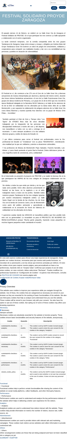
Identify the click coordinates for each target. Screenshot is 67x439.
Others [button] (2, 428)
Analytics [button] (3, 403)
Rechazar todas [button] (35, 278)
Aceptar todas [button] (24, 278)
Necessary (5, 310)
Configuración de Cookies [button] (9, 278)
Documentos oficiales (33, 241)
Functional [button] (3, 383)
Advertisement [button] (5, 415)
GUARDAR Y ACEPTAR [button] (8, 438)
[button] (30, 5)
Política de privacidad (53, 247)
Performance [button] (4, 393)
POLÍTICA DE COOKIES (11, 275)
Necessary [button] (4, 308)
